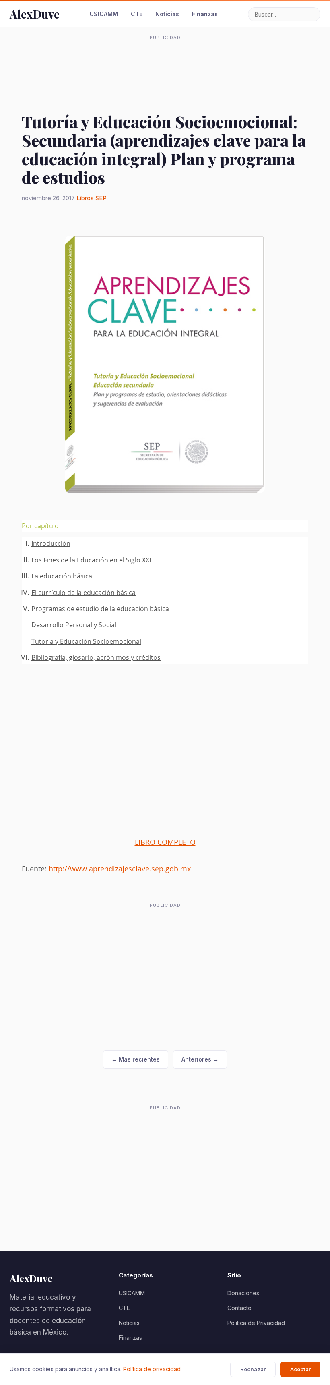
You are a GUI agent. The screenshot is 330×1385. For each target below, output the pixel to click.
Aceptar (300, 1369)
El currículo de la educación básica (83, 592)
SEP (101, 198)
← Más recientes (135, 1059)
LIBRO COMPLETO (165, 842)
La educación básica (61, 576)
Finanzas (205, 13)
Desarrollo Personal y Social (73, 624)
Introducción (50, 543)
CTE (136, 13)
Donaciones (243, 1293)
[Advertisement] (165, 62)
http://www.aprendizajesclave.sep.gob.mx (120, 868)
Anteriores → (200, 1059)
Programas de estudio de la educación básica (100, 608)
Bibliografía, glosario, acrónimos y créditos (96, 657)
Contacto (239, 1307)
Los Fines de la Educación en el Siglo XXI (92, 560)
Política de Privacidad (256, 1322)
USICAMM (104, 13)
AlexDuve (35, 13)
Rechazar (253, 1369)
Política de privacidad (152, 1369)
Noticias (167, 13)
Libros (85, 198)
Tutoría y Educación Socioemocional (86, 641)
